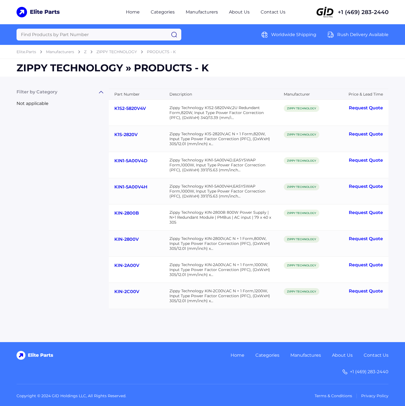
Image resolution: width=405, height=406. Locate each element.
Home (133, 12)
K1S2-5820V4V (130, 108)
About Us (239, 12)
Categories (163, 12)
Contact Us (273, 12)
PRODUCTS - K (161, 51)
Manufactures (305, 355)
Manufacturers (202, 12)
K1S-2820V (126, 134)
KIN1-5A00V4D (130, 160)
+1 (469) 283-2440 (363, 12)
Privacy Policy (374, 395)
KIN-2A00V (126, 265)
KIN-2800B (126, 213)
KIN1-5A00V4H (130, 187)
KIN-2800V (126, 239)
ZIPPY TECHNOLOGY (116, 51)
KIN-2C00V (126, 291)
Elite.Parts (26, 51)
